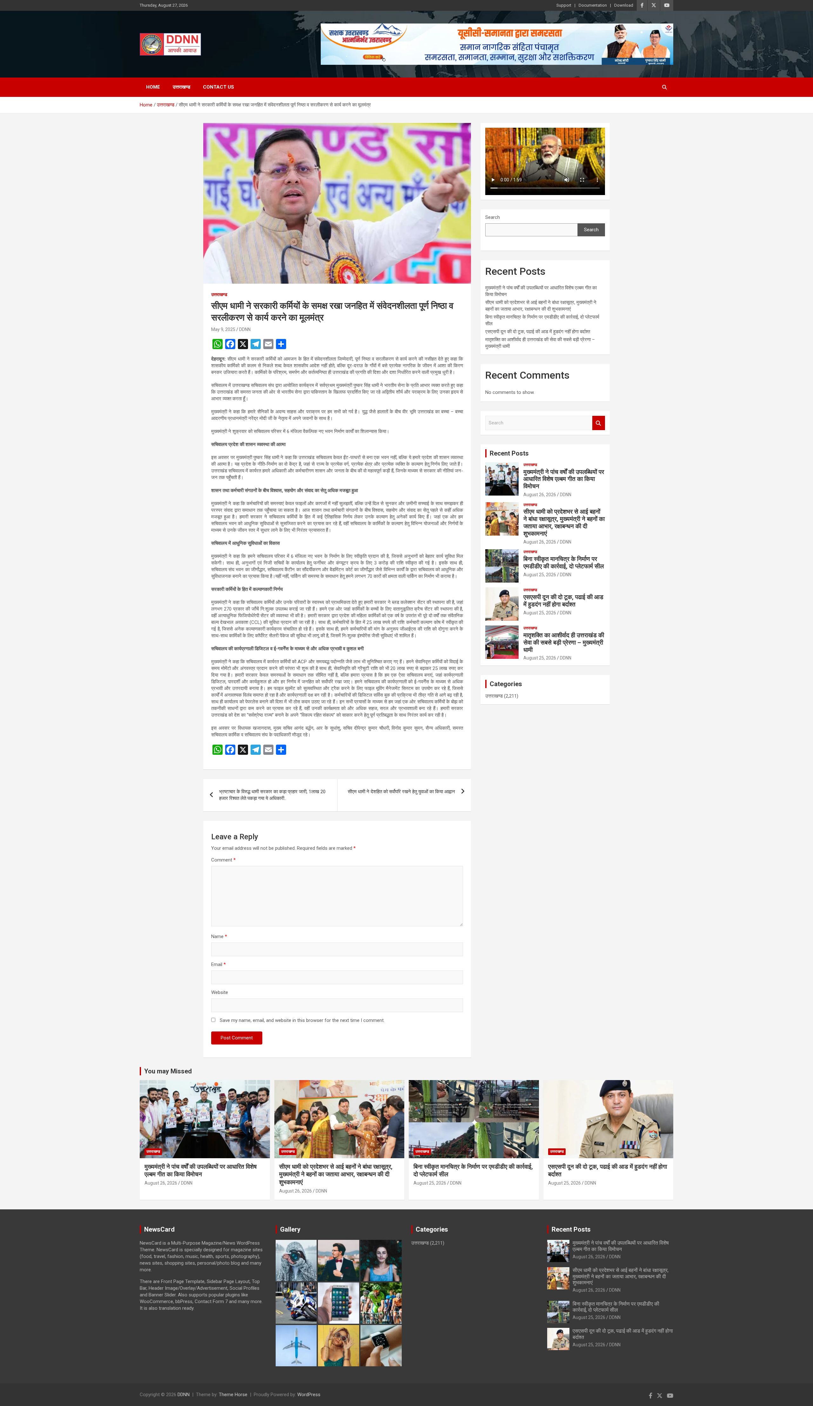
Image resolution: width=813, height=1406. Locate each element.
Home (153, 87)
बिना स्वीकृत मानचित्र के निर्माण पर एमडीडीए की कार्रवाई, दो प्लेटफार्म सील (563, 562)
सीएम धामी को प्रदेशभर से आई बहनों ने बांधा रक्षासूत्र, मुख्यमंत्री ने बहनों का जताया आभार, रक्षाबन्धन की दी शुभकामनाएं (564, 522)
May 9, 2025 (223, 329)
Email (218, 964)
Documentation (593, 5)
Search (492, 217)
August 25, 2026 (539, 574)
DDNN (245, 329)
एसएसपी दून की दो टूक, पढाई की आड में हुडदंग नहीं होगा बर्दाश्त (537, 332)
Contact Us (218, 87)
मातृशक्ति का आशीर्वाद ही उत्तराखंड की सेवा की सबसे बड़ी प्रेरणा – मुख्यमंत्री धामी (563, 642)
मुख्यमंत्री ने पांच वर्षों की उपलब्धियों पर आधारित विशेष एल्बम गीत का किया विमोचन (563, 479)
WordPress (308, 1394)
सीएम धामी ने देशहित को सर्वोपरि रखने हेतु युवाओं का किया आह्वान (401, 791)
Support (563, 5)
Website (219, 992)
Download (623, 5)
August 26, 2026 (539, 494)
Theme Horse (233, 1394)
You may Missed (168, 1071)
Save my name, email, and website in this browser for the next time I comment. (302, 1020)
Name (219, 936)
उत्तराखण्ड (181, 87)
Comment (223, 860)
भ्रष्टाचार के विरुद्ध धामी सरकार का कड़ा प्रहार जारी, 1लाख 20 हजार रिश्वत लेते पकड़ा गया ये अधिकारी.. (272, 795)
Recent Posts (509, 453)
